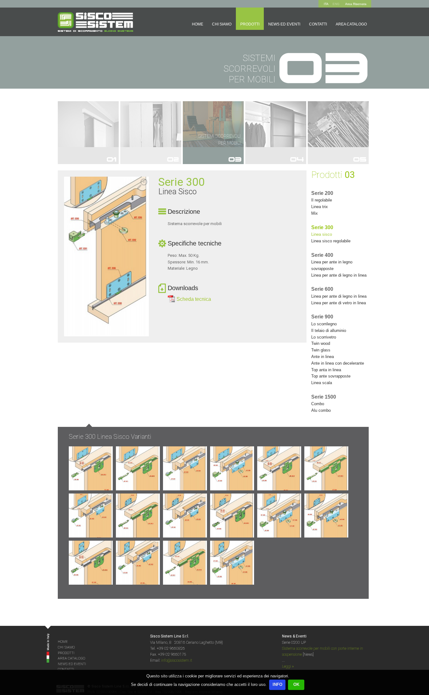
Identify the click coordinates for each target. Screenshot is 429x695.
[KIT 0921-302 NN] (185, 563)
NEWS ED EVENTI (72, 664)
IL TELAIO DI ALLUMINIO (328, 330)
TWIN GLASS (320, 350)
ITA (326, 4)
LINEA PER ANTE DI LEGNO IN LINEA (339, 275)
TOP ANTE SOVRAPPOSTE (330, 376)
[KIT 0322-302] (138, 563)
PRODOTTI (66, 653)
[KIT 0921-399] (232, 516)
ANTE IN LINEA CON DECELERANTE (337, 363)
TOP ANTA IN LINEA (326, 369)
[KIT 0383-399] (326, 516)
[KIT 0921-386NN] (138, 468)
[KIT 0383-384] (279, 516)
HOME (63, 642)
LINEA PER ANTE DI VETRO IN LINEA (338, 303)
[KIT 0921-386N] (91, 468)
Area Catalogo (351, 24)
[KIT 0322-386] (185, 468)
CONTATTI (66, 669)
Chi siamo (221, 24)
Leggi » (288, 666)
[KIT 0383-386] (232, 468)
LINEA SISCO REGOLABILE (330, 241)
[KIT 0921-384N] (279, 468)
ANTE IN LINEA (322, 356)
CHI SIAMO (66, 647)
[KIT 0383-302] (232, 563)
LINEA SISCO (321, 234)
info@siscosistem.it (176, 660)
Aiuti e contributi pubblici (170, 672)
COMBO (317, 403)
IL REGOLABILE (321, 200)
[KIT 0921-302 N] (91, 563)
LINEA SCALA (321, 382)
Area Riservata (356, 4)
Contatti (318, 24)
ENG (336, 4)
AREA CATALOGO (71, 658)
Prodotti (249, 24)
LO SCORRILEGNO (324, 324)
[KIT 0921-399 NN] (138, 516)
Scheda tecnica (193, 299)
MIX (314, 213)
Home (197, 24)
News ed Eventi (284, 24)
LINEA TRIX (319, 206)
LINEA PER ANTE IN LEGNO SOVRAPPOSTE (331, 265)
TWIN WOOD (320, 343)
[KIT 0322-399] (185, 516)
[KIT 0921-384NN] (326, 468)
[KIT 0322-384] (91, 516)
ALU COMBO (321, 410)
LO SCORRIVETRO (323, 337)
